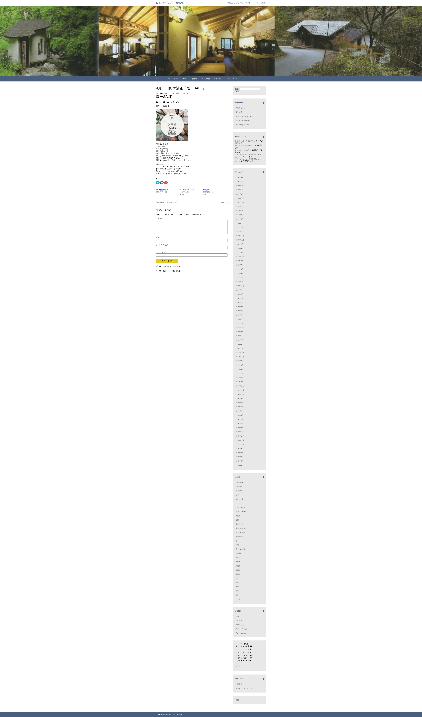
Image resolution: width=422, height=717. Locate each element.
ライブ (238, 503)
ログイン (239, 620)
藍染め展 (239, 112)
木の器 (238, 557)
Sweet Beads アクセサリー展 (166, 202)
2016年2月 (239, 428)
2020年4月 (239, 294)
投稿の (240, 625)
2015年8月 (239, 453)
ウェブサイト (160, 252)
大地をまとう (240, 108)
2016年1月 (239, 432)
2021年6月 (239, 269)
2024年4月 (239, 211)
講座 (178, 93)
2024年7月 (239, 206)
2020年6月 (239, 290)
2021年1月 (239, 282)
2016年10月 (240, 394)
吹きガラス (239, 524)
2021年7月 (239, 265)
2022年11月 (240, 240)
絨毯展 (238, 566)
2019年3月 (239, 315)
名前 (158, 237)
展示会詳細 (239, 536)
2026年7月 (239, 181)
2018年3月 (239, 344)
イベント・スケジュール (233, 79)
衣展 (237, 582)
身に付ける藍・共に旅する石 (245, 141)
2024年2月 (239, 215)
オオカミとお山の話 (242, 150)
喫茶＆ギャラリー (242, 528)
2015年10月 (240, 444)
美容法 (238, 574)
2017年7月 (239, 361)
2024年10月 (240, 202)
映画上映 (239, 553)
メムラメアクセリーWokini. (245, 116)
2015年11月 (240, 440)
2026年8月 (239, 177)
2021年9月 (239, 261)
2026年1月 (239, 194)
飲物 (237, 595)
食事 (237, 591)
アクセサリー (240, 491)
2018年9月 (239, 332)
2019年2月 (239, 319)
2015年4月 (239, 465)
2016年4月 (239, 419)
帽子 (237, 541)
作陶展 (238, 516)
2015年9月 (239, 448)
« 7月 (238, 666)
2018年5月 (239, 336)
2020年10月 (240, 286)
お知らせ (223, 202)
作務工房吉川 (218, 79)
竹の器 (238, 562)
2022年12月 (240, 236)
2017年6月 (239, 365)
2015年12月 (240, 436)
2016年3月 (239, 423)
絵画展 (238, 570)
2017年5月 (239, 369)
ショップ (167, 79)
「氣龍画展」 (240, 482)
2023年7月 (239, 227)
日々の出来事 (240, 549)
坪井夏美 (206, 190)
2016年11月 (240, 390)
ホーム (158, 79)
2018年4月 (239, 340)
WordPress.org (241, 633)
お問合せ (194, 79)
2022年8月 (239, 248)
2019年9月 (239, 307)
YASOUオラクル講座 (187, 190)
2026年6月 (239, 186)
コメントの (241, 629)
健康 (237, 520)
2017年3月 (239, 377)
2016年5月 (239, 415)
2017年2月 (239, 382)
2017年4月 (239, 373)
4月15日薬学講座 (162, 190)
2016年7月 (239, 407)
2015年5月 (239, 461)
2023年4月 (239, 231)
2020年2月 (239, 298)
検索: (237, 89)
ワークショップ (241, 507)
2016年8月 (239, 403)
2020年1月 (239, 302)
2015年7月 (239, 457)
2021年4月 (239, 277)
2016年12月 (240, 386)
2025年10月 (240, 198)
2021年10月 (240, 256)
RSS (237, 700)
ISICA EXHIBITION (243, 120)
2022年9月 (239, 244)
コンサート (239, 499)
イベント (172, 93)
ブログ (176, 79)
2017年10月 (240, 357)
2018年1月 (239, 348)
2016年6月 (239, 411)
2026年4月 (239, 190)
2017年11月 (240, 352)
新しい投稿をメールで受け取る (169, 271)
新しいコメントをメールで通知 (169, 266)
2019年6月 (239, 311)
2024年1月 (239, 219)
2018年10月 (240, 327)
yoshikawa (244, 157)
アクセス (185, 79)
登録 (237, 616)
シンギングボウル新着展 (243, 145)
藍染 (237, 578)
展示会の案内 (206, 79)
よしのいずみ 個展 (243, 125)
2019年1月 (239, 323)
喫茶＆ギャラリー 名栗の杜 (170, 3)
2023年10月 (240, 223)
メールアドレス (162, 245)
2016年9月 (239, 398)
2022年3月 (239, 252)
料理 (237, 545)
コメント (185, 93)
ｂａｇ (238, 599)
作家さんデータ (241, 511)
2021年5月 (239, 273)
